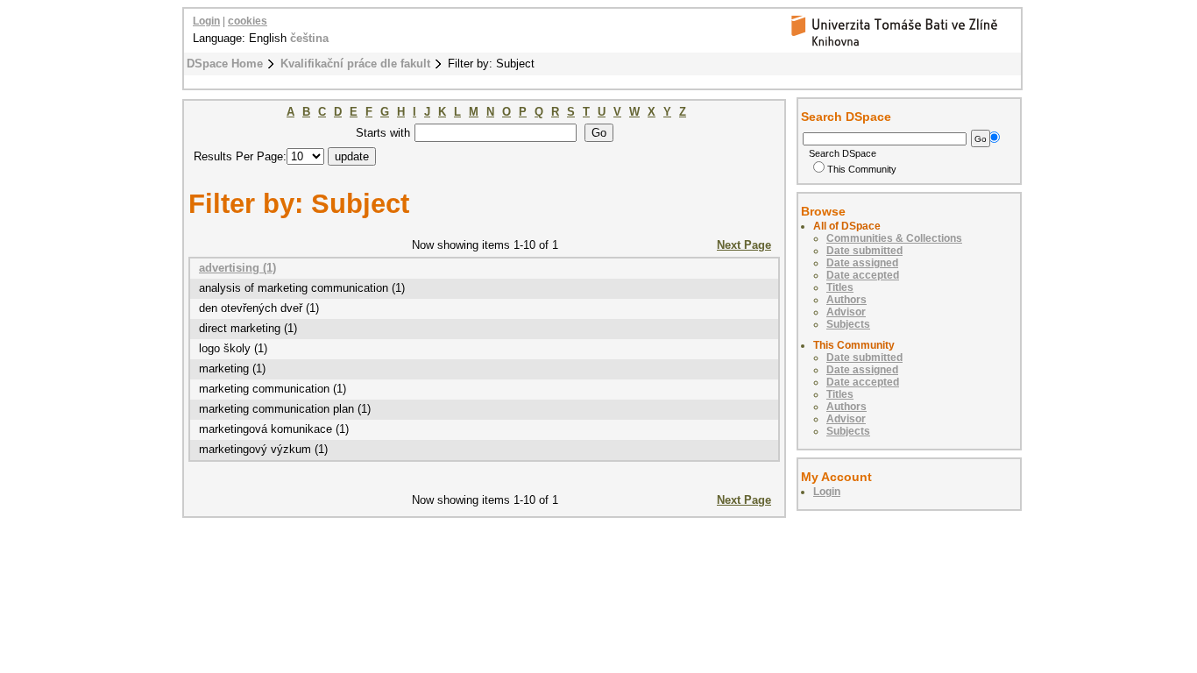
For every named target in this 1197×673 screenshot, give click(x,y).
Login (206, 21)
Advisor (846, 312)
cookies (247, 21)
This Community (861, 169)
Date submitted (864, 250)
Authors (846, 300)
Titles (839, 287)
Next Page (744, 244)
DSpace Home (225, 63)
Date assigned (862, 263)
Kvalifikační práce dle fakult (355, 63)
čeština (309, 38)
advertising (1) (237, 267)
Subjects (848, 324)
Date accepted (862, 275)
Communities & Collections (894, 238)
